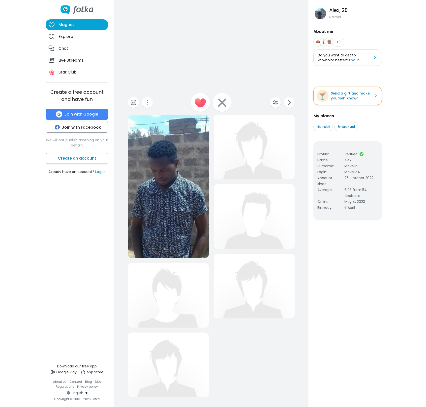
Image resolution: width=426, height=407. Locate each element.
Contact (75, 382)
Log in (100, 171)
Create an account (77, 158)
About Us (59, 382)
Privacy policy (87, 386)
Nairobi (323, 126)
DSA (98, 382)
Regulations (65, 386)
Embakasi (346, 126)
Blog (88, 382)
